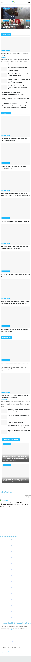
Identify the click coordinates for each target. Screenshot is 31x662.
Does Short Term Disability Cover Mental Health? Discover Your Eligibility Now (11, 26)
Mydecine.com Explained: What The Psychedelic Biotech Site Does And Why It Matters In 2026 (14, 504)
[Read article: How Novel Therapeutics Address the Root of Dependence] (4, 432)
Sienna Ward (4, 399)
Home (3, 651)
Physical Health (6, 50)
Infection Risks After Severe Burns (11, 92)
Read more (5, 64)
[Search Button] (29, 2)
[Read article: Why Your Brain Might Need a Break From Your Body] (15, 262)
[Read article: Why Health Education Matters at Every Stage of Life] (15, 350)
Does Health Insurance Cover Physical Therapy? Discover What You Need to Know (18, 87)
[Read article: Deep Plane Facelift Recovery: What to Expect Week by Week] (15, 44)
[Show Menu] (2, 2)
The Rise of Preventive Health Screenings (18, 415)
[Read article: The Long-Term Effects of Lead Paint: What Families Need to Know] (15, 126)
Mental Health (6, 20)
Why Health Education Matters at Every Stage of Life (15, 363)
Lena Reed (4, 57)
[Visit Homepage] (15, 2)
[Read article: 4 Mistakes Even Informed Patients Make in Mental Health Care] (15, 154)
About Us (25, 651)
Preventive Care (6, 8)
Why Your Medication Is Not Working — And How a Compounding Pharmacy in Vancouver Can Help (18, 69)
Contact (3, 652)
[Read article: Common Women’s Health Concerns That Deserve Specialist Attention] (15, 473)
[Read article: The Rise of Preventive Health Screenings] (4, 417)
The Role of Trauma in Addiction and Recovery (15, 221)
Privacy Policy (9, 651)
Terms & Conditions (17, 651)
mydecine (12, 629)
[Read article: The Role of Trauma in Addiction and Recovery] (15, 208)
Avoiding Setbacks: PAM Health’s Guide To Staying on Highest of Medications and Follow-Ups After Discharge (19, 81)
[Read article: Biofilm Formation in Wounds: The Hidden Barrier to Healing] (4, 411)
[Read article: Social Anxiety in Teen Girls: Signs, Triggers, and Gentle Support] (15, 317)
